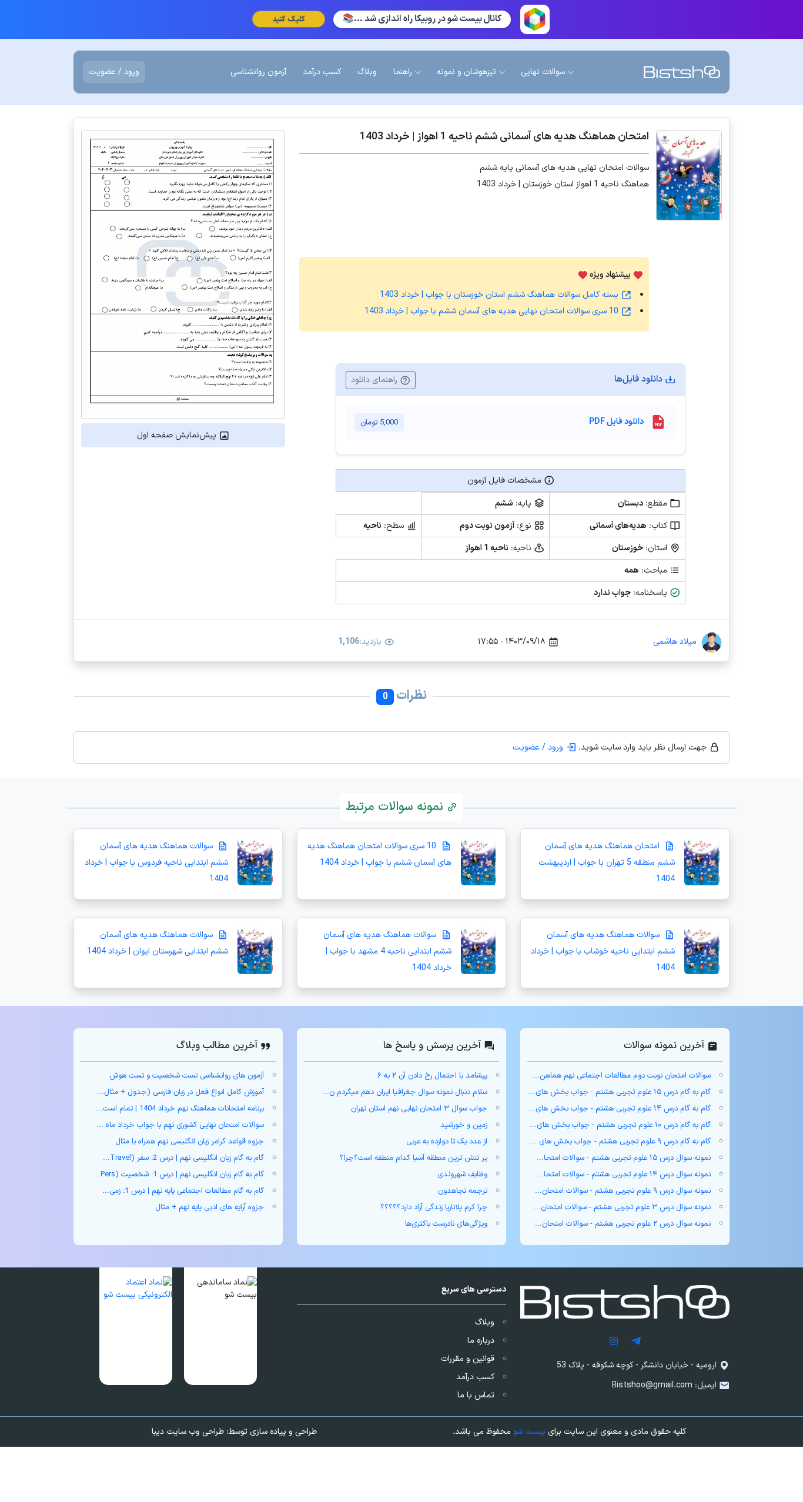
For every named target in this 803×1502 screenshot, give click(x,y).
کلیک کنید (289, 19)
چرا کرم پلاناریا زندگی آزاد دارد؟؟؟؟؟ (433, 1207)
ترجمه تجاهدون (462, 1191)
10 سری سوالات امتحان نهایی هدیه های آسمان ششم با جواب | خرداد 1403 (492, 311)
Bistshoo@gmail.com (652, 1385)
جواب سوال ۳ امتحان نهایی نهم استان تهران (419, 1109)
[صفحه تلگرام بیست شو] (636, 1340)
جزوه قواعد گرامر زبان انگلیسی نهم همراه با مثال (189, 1142)
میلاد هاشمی (675, 641)
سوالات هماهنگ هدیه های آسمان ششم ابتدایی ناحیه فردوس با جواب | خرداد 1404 (156, 862)
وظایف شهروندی (462, 1174)
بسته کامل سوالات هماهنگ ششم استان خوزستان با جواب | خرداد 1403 (500, 295)
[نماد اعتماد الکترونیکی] (135, 1326)
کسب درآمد (475, 1377)
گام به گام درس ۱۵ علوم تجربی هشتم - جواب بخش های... (619, 1092)
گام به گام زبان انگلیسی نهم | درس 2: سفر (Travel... (183, 1158)
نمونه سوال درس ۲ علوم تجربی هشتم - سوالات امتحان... (623, 1224)
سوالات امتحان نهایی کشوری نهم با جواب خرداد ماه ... (180, 1125)
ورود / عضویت (114, 72)
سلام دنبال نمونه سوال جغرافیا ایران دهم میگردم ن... (404, 1092)
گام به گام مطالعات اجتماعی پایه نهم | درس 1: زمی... (183, 1191)
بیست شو (529, 1432)
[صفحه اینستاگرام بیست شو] (613, 1340)
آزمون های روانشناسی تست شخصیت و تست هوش (186, 1076)
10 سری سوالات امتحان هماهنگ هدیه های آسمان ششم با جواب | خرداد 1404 (379, 854)
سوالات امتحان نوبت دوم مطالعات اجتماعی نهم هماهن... (622, 1076)
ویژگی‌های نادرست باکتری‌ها (446, 1224)
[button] (220, 1326)
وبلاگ (484, 1322)
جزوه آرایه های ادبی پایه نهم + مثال (209, 1207)
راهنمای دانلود (375, 380)
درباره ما (480, 1340)
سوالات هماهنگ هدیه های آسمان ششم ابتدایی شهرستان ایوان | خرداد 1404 (157, 943)
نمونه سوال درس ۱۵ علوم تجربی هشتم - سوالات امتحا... (624, 1158)
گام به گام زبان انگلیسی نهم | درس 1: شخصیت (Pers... (178, 1174)
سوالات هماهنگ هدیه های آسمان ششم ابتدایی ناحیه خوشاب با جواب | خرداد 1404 (603, 951)
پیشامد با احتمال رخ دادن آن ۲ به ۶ (432, 1076)
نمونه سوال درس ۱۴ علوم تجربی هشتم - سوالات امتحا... (624, 1174)
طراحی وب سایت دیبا (188, 1432)
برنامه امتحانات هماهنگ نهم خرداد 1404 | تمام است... (180, 1109)
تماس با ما (475, 1395)
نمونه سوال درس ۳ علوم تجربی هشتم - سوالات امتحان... (622, 1207)
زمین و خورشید (463, 1125)
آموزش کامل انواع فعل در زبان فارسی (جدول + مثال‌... (180, 1092)
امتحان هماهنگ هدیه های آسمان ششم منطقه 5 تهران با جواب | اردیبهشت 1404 (606, 862)
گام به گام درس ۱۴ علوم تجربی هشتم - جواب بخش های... (619, 1109)
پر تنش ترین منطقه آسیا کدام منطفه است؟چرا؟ (413, 1158)
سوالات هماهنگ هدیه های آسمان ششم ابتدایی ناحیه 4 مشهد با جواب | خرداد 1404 (387, 951)
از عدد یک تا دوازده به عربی (446, 1142)
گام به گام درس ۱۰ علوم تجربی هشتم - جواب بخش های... (620, 1125)
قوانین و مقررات (467, 1359)
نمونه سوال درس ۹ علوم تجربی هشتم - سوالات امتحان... (623, 1191)
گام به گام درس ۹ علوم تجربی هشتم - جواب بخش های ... (620, 1142)
